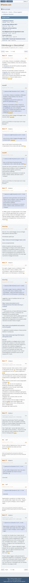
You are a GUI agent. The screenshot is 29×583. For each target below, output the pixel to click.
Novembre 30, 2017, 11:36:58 (7, 190)
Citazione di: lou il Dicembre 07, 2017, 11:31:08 (13, 522)
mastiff (4, 85)
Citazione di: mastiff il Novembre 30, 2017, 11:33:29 (14, 194)
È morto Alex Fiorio (7, 35)
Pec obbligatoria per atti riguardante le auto (13, 31)
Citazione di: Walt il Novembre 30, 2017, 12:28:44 (14, 285)
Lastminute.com (8, 67)
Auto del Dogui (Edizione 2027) (9, 24)
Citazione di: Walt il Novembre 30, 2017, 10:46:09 (14, 91)
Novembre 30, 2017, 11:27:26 (7, 131)
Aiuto (9, 578)
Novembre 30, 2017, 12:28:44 (7, 265)
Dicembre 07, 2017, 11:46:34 (7, 517)
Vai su (2, 569)
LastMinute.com (6, 74)
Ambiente (4, 22)
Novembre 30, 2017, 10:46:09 (7, 57)
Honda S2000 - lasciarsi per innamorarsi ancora (13, 39)
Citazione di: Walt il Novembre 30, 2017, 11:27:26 (14, 158)
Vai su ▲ (20, 578)
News (3, 36)
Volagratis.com (6, 72)
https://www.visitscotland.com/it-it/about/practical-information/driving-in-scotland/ (12, 304)
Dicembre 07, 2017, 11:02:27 (7, 363)
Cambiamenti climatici (7, 21)
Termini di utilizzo (14, 578)
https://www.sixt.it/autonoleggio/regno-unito (14, 240)
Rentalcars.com (8, 66)
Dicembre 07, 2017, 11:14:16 (7, 442)
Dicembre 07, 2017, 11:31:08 (7, 486)
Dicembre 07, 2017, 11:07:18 (7, 415)
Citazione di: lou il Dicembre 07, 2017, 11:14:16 (13, 466)
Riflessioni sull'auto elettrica (9, 28)
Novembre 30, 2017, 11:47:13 (7, 228)
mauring (4, 226)
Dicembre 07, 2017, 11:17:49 (7, 462)
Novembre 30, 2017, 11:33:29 (7, 155)
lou (3, 440)
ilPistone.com (6, 5)
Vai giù (2, 51)
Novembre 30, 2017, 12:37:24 (7, 282)
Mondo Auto (4, 26)
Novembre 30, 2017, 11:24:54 (7, 87)
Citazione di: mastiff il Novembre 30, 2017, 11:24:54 (14, 135)
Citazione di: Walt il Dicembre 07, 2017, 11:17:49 (14, 490)
